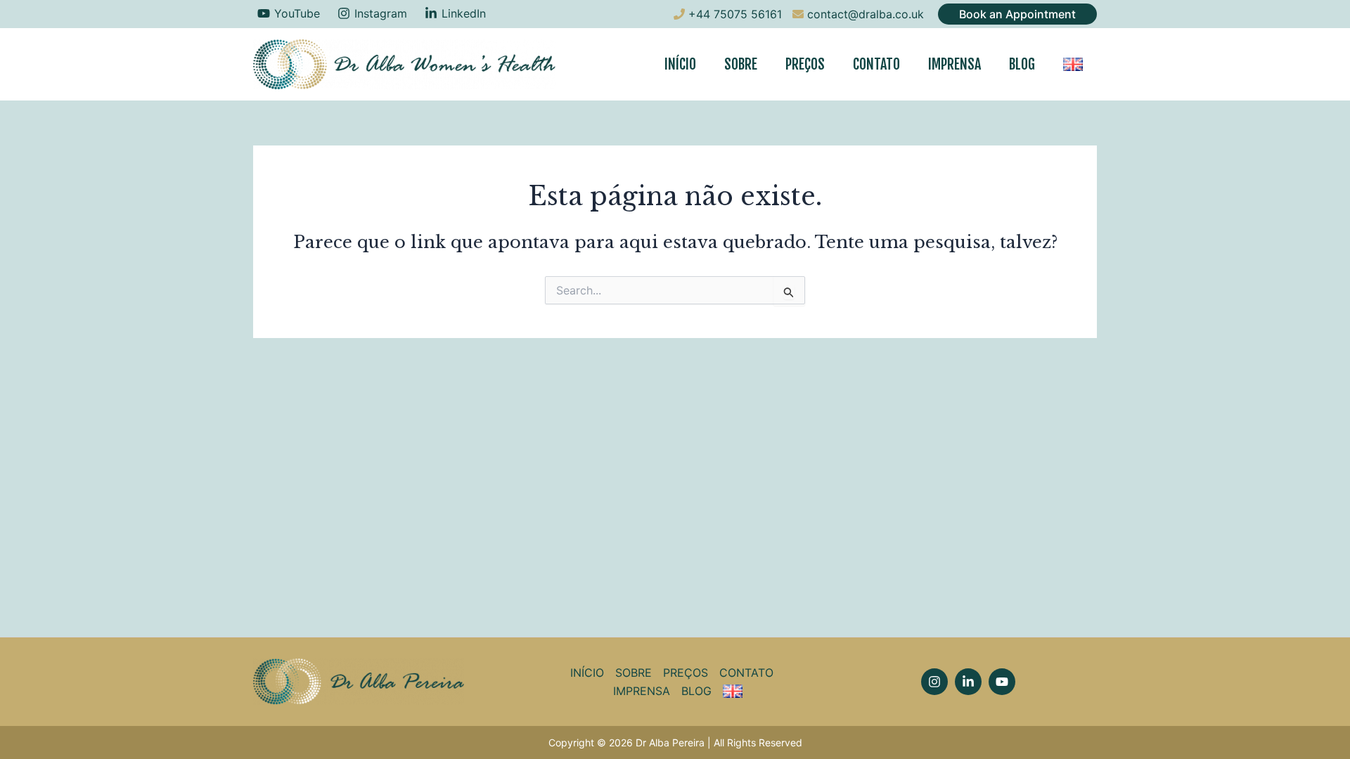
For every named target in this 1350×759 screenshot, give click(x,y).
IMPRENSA (954, 64)
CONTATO (876, 64)
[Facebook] (968, 681)
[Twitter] (1002, 681)
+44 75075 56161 (735, 14)
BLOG (1022, 64)
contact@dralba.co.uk (865, 14)
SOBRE (740, 64)
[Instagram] (934, 681)
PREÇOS (805, 64)
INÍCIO (680, 64)
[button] (1017, 14)
